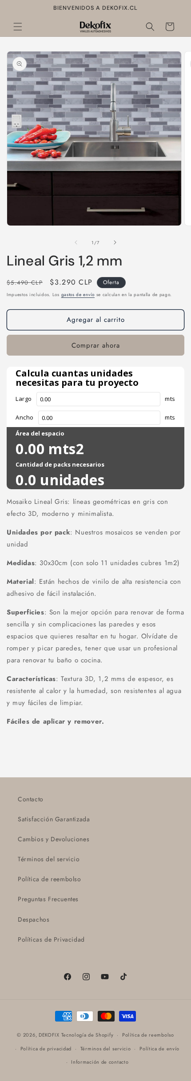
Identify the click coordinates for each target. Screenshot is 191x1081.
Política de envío (159, 1048)
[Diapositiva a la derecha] (115, 242)
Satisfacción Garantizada (54, 819)
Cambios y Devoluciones (53, 839)
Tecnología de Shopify (87, 1034)
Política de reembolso (49, 879)
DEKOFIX (49, 1034)
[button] (18, 26)
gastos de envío (78, 294)
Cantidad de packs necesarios (60, 464)
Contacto (31, 799)
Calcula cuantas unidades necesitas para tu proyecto (77, 377)
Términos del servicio (49, 859)
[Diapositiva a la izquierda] (76, 242)
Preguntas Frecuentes (48, 899)
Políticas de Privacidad (51, 939)
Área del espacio (40, 433)
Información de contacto (99, 1061)
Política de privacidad (46, 1048)
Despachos (33, 919)
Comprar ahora (96, 345)
